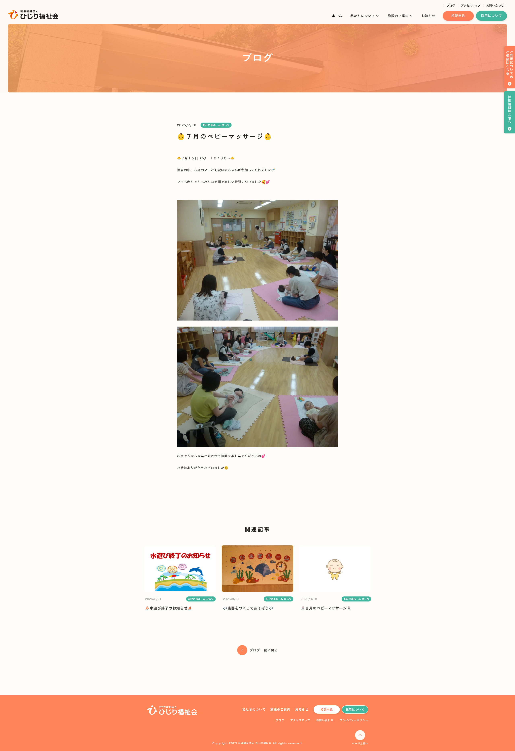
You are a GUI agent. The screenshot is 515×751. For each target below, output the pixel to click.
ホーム (337, 15)
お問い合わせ (495, 6)
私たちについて (254, 709)
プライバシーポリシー (354, 720)
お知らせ (428, 15)
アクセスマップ (470, 6)
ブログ (451, 6)
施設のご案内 (280, 709)
